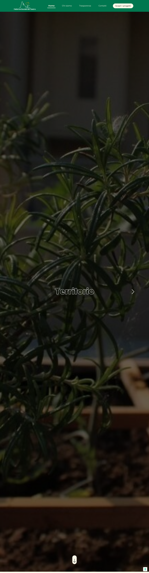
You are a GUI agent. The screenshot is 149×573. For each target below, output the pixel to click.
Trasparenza (85, 6)
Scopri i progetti (123, 6)
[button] (133, 291)
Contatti (102, 6)
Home (51, 6)
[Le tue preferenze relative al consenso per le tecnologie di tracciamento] (145, 569)
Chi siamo (67, 6)
